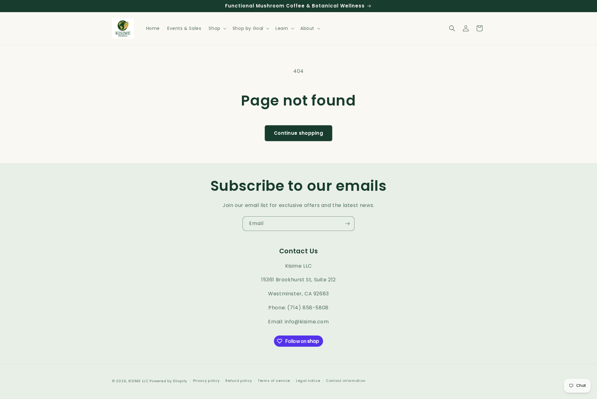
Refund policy (238, 380)
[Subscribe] (347, 223)
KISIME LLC (138, 380)
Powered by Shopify (168, 380)
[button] (217, 28)
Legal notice (308, 380)
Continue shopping (298, 133)
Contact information (345, 380)
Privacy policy (206, 380)
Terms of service (274, 380)
